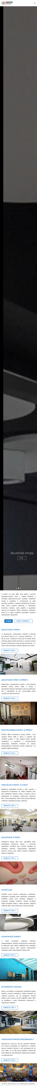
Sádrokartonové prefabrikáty (17, 1039)
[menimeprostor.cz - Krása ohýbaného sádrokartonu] (7, 3)
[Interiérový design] (18, 1022)
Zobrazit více (9, 650)
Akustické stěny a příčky (14, 680)
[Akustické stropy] (18, 664)
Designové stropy (10, 837)
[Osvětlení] (18, 922)
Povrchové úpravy (11, 937)
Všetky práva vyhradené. (27, 1083)
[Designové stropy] (18, 873)
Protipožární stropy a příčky (17, 730)
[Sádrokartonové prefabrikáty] (18, 1072)
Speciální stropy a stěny (14, 785)
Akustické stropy (10, 630)
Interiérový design (11, 987)
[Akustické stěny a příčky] (18, 713)
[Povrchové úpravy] (18, 969)
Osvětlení (6, 890)
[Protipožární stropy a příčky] (18, 768)
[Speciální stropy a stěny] (18, 820)
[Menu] (34, 3)
